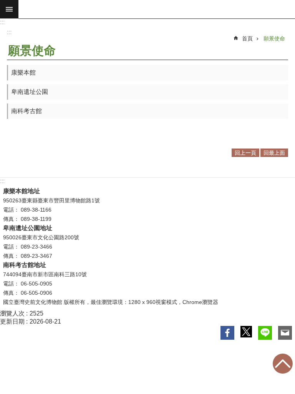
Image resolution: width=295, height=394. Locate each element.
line (265, 333)
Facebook (227, 333)
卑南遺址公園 (29, 91)
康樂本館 (23, 72)
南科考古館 (26, 111)
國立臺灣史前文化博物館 (156, 9)
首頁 (247, 38)
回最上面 (282, 363)
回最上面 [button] (274, 153)
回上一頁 (245, 153)
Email (285, 333)
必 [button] (9, 9)
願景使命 (274, 38)
